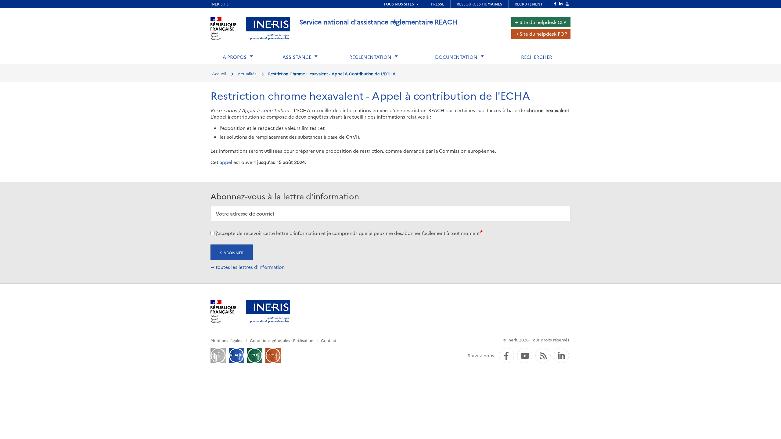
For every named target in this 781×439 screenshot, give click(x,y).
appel (226, 162)
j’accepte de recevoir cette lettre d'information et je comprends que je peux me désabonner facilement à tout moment (348, 233)
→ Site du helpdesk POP (541, 33)
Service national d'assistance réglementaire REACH (378, 21)
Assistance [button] (297, 57)
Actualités (247, 73)
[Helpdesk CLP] (254, 355)
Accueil (219, 73)
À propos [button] (235, 57)
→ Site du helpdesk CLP (540, 22)
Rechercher (536, 57)
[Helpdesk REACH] (236, 355)
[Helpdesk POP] (273, 355)
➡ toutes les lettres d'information (248, 267)
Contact (328, 340)
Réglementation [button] (370, 57)
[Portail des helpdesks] (218, 355)
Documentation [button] (456, 57)
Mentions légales (226, 340)
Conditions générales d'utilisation (281, 340)
